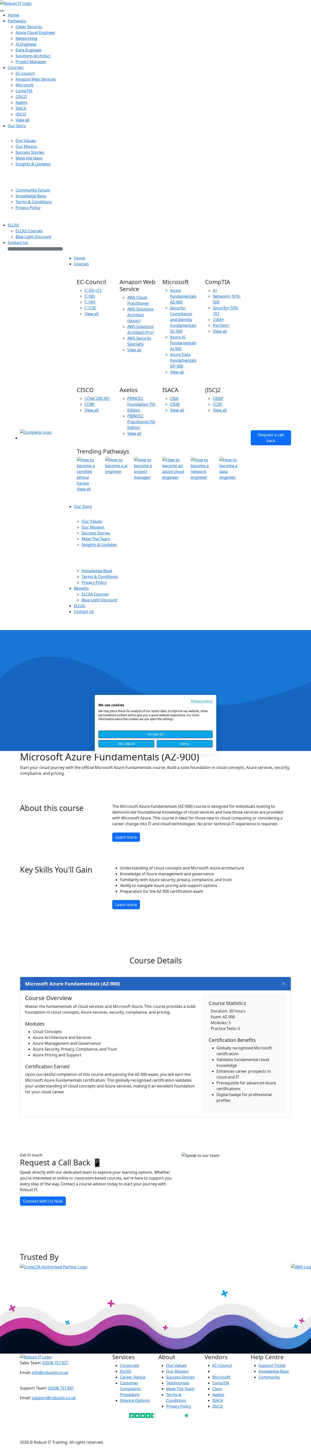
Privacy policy (202, 701)
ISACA (217, 1400)
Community (269, 1377)
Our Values (176, 1365)
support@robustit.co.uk (54, 1397)
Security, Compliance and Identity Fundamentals (183, 319)
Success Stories (180, 1377)
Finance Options (135, 1400)
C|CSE (90, 308)
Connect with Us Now (43, 1201)
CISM (175, 404)
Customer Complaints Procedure (130, 1388)
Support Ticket (272, 1365)
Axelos (218, 1394)
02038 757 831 (61, 1388)
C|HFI (90, 302)
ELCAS (125, 1371)
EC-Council (222, 1365)
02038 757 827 (55, 1362)
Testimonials (177, 1383)
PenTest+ (221, 325)
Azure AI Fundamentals (183, 342)
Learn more (126, 837)
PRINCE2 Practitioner (141, 421)
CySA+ (218, 319)
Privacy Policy (178, 1406)
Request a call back (271, 437)
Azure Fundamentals (183, 296)
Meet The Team (180, 1388)
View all (91, 313)
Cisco (217, 1388)
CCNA (97, 398)
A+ (215, 290)
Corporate (129, 1365)
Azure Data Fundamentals (183, 360)
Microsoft (221, 1377)
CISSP (218, 398)
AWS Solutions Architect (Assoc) (140, 314)
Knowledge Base (274, 1371)
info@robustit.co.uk (50, 1372)
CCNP (90, 404)
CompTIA (220, 1383)
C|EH (93, 290)
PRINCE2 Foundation (141, 404)
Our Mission (177, 1371)
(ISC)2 (217, 1406)
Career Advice (132, 1377)
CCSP (217, 404)
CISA (174, 398)
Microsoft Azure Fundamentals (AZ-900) (72, 983)
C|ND (90, 296)
